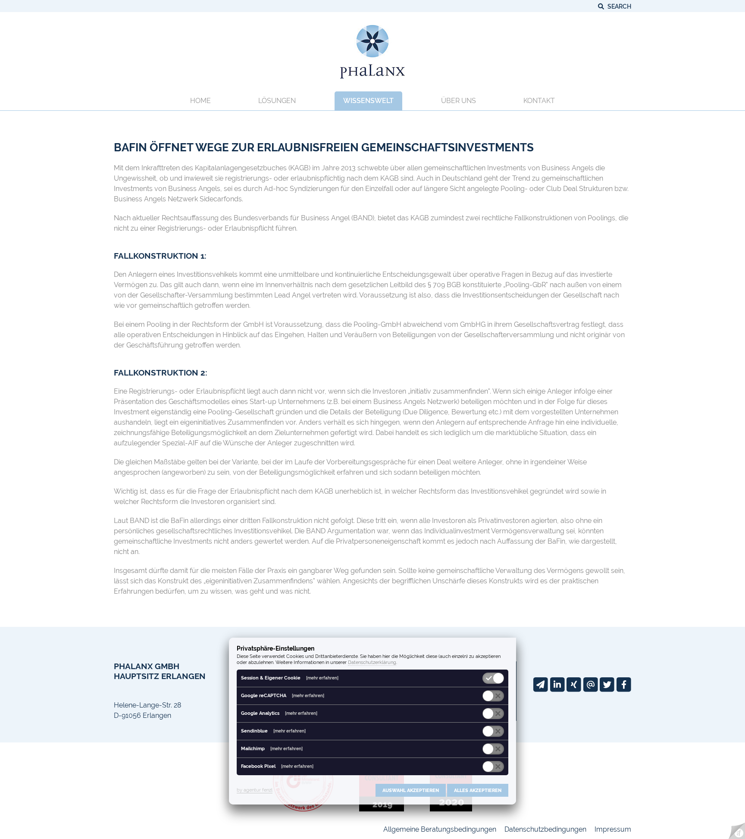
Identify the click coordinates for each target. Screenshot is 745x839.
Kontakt (539, 101)
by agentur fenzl (254, 790)
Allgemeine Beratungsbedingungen (439, 829)
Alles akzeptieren (477, 790)
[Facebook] (623, 677)
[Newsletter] (541, 677)
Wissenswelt (368, 101)
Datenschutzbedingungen (545, 829)
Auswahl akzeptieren (410, 790)
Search (618, 6)
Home (200, 101)
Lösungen (277, 101)
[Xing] (575, 677)
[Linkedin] (558, 677)
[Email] (591, 677)
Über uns (458, 101)
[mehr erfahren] (322, 678)
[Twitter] (608, 677)
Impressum (613, 829)
